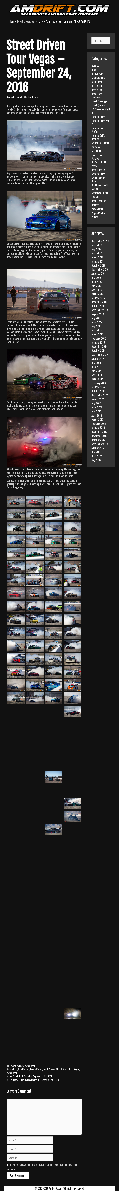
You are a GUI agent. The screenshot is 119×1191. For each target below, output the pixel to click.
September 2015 (100, 310)
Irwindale (95, 147)
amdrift (13, 1069)
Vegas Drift (30, 1066)
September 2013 (100, 395)
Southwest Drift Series (99, 186)
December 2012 (99, 431)
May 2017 (96, 249)
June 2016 (96, 281)
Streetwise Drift (99, 192)
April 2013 (96, 415)
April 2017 (96, 253)
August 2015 (98, 314)
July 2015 (96, 318)
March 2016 (97, 294)
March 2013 (97, 419)
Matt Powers (49, 1069)
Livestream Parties (96, 156)
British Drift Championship (98, 75)
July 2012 (96, 452)
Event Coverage (25, 21)
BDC (93, 70)
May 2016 (96, 286)
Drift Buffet (97, 85)
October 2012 (98, 440)
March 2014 (97, 379)
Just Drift (96, 151)
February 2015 (98, 338)
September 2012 (100, 444)
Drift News (96, 90)
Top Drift (96, 196)
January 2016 (98, 298)
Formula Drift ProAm (98, 129)
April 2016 (96, 289)
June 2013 (96, 407)
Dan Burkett (23, 1069)
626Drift (96, 66)
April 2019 (96, 245)
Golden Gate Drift (100, 143)
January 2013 (98, 427)
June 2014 (96, 366)
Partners (67, 21)
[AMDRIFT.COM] (59, 10)
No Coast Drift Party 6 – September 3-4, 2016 (31, 1076)
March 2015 (97, 334)
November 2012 (99, 435)
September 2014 (99, 354)
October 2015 (98, 306)
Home (12, 21)
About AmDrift (82, 21)
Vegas (76, 1069)
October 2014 (98, 350)
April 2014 (96, 375)
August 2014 (97, 358)
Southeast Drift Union (99, 179)
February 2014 (98, 383)
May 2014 (96, 371)
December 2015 (99, 302)
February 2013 (98, 423)
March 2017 (97, 257)
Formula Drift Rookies (98, 137)
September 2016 (100, 269)
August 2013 (98, 399)
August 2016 (98, 273)
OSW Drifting (98, 170)
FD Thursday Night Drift (100, 110)
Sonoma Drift (98, 174)
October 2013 (98, 391)
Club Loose (96, 81)
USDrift (95, 205)
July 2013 (96, 403)
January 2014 (98, 387)
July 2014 (96, 363)
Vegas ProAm (98, 213)
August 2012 (98, 448)
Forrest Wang (36, 1069)
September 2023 (100, 241)
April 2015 (96, 330)
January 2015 (98, 342)
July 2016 (96, 277)
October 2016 (98, 265)
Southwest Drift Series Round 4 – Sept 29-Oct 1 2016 (34, 1080)
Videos (94, 217)
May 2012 (96, 460)
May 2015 (96, 326)
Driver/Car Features (50, 21)
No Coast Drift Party (98, 164)
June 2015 (96, 322)
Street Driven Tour (64, 1069)
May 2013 (96, 411)
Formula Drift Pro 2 (100, 122)
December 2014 (99, 346)
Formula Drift (98, 116)
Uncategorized (98, 200)
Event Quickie (98, 105)
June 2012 (96, 456)
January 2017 (98, 261)
